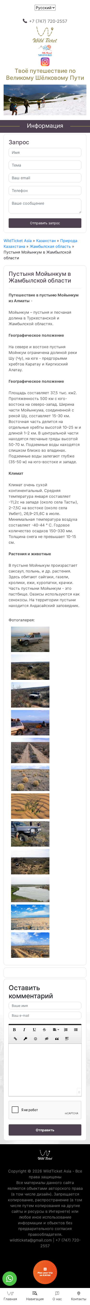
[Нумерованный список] (65, 1029)
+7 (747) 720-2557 (48, 21)
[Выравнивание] (55, 1029)
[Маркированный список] (75, 1029)
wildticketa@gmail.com (31, 1240)
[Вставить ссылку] (15, 1038)
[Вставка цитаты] (56, 1038)
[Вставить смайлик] (35, 1038)
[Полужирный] (14, 1029)
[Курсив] (24, 1029)
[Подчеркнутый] (34, 1029)
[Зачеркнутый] (44, 1029)
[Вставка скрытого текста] (46, 1038)
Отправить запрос (45, 223)
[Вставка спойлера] (67, 1038)
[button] (10, 100)
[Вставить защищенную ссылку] (25, 1038)
